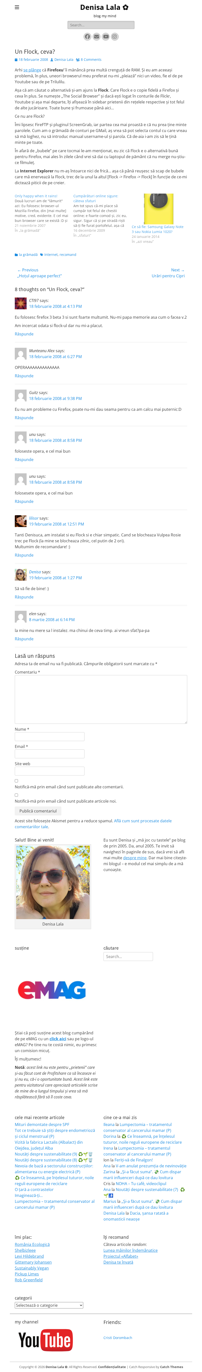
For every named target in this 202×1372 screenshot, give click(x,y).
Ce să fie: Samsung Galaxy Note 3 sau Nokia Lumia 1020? (158, 229)
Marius (109, 1201)
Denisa (35, 572)
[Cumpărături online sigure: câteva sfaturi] (102, 216)
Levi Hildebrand (29, 1256)
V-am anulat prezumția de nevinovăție (151, 1166)
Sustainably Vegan (32, 1268)
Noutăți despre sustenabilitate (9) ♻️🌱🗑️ (54, 1154)
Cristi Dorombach (117, 1337)
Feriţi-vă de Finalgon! (134, 1160)
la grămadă (28, 254)
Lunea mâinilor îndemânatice (130, 1250)
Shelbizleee (25, 1250)
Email (21, 746)
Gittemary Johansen (33, 1262)
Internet (51, 254)
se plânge (32, 70)
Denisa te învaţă (118, 1262)
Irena (108, 1148)
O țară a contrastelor (34, 1189)
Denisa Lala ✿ (104, 7)
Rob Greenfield (29, 1280)
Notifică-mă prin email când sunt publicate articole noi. (66, 801)
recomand (68, 254)
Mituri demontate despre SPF (42, 1124)
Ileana (109, 1124)
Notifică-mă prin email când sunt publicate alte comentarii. (69, 787)
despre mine (135, 857)
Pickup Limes (27, 1274)
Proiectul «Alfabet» (120, 1256)
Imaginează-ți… (29, 1195)
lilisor (33, 518)
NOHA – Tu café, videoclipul (141, 1183)
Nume (22, 729)
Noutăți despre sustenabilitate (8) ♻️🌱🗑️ (54, 1160)
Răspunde (24, 334)
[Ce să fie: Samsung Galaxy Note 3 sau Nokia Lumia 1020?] (158, 209)
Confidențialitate (112, 1367)
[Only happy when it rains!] (44, 213)
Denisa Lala (63, 59)
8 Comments (91, 59)
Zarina (109, 1171)
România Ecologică (32, 1244)
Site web (22, 763)
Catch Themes (171, 1367)
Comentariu (27, 672)
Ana (107, 1166)
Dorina (109, 1136)
